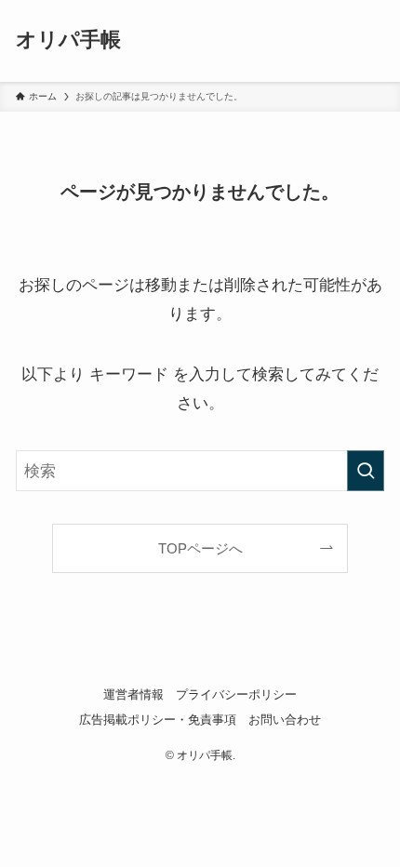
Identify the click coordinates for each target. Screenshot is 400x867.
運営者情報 (133, 694)
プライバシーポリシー (236, 694)
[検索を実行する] (365, 470)
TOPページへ (200, 548)
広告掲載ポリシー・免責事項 (157, 720)
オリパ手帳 (68, 41)
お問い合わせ (284, 720)
